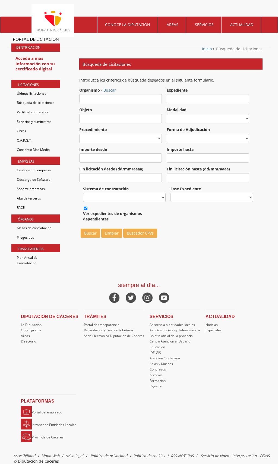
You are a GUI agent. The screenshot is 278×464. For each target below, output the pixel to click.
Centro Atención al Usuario (170, 341)
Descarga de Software (33, 179)
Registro (156, 386)
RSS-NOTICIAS (182, 455)
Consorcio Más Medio (33, 149)
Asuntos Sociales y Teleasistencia (175, 330)
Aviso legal (75, 455)
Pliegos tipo (25, 237)
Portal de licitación (36, 39)
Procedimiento (93, 129)
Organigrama (31, 330)
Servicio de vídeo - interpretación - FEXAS (235, 455)
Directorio (28, 341)
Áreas (172, 24)
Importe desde (93, 149)
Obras (21, 131)
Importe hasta (180, 149)
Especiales (214, 330)
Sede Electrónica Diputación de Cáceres (114, 336)
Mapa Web (51, 455)
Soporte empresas (31, 188)
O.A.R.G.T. (24, 140)
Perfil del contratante (33, 112)
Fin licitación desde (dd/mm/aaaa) (111, 169)
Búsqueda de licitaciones (35, 102)
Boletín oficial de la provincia (171, 336)
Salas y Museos (161, 364)
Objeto (85, 109)
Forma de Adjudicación (188, 129)
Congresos (158, 369)
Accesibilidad (25, 455)
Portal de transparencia (101, 324)
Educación (157, 347)
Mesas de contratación (34, 228)
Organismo (89, 90)
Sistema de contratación (106, 188)
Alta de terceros (29, 198)
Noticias (212, 324)
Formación (158, 380)
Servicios (204, 24)
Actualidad (241, 24)
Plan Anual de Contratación (27, 260)
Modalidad (177, 109)
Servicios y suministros (34, 121)
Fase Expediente (185, 188)
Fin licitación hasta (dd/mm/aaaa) (198, 169)
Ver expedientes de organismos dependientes (112, 216)
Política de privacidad (109, 455)
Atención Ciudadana (165, 358)
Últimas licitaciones (31, 93)
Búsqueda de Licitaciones (239, 48)
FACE (21, 207)
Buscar (109, 90)
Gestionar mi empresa (34, 170)
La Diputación (31, 324)
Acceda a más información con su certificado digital (35, 63)
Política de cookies (149, 455)
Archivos (156, 375)
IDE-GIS (155, 352)
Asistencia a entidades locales (172, 324)
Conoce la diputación (127, 24)
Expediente (177, 90)
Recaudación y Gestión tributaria (108, 330)
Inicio (207, 48)
